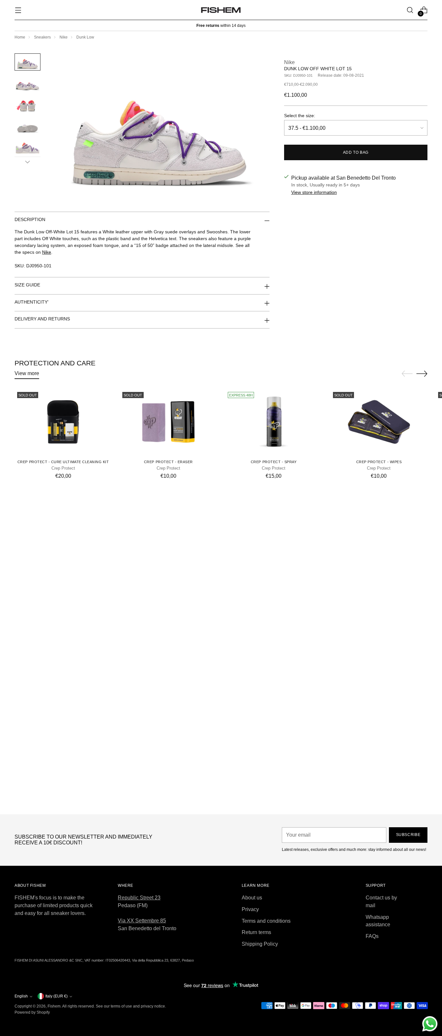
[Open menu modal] (18, 10)
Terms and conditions (266, 921)
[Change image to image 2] (27, 83)
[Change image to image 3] (27, 104)
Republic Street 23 (139, 897)
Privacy (250, 909)
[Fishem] (221, 10)
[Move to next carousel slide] (421, 373)
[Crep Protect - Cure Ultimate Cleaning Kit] (63, 421)
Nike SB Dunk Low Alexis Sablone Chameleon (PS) (221, 803)
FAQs (372, 936)
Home (20, 37)
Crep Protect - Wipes (379, 462)
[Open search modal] (410, 10)
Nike (64, 37)
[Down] (27, 162)
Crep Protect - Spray (274, 462)
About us (252, 897)
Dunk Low (85, 37)
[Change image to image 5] (27, 146)
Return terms (256, 932)
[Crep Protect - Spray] (273, 421)
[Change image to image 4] (27, 125)
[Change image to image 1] (27, 62)
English (21, 996)
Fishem (54, 1006)
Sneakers (42, 37)
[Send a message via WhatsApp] (430, 1024)
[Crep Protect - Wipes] (378, 421)
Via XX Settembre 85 (142, 920)
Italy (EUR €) (56, 996)
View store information (314, 192)
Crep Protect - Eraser (168, 462)
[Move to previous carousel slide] (407, 373)
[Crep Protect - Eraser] (168, 421)
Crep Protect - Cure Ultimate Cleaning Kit (63, 462)
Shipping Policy (260, 944)
